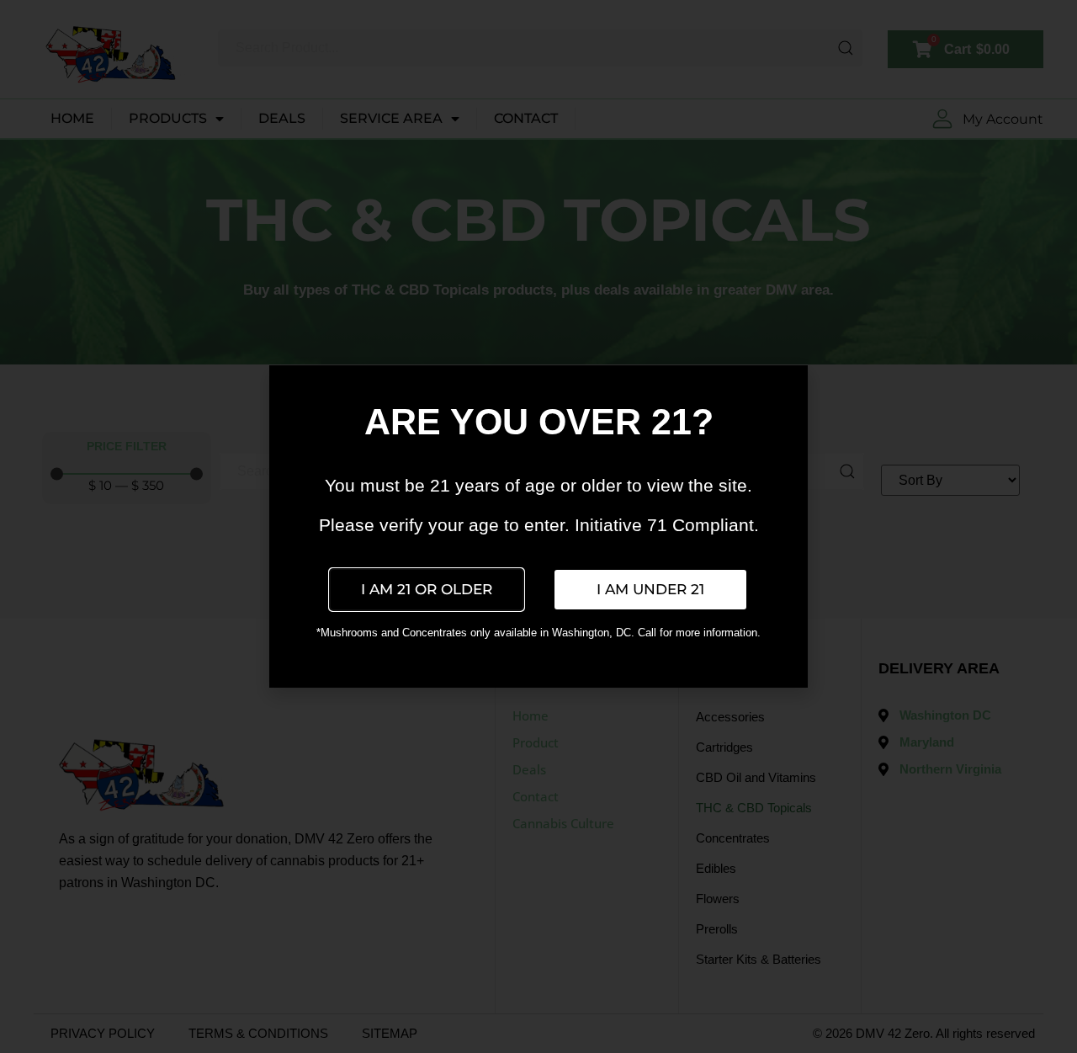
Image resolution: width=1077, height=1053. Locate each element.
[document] (538, 526)
